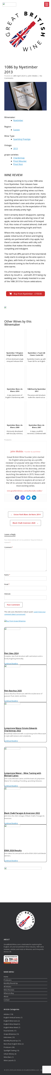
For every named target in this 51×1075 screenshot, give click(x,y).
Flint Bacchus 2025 (13, 690)
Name (7, 575)
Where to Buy (9, 993)
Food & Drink (8, 1031)
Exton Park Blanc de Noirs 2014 (25, 514)
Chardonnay (19, 158)
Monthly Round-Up (11, 983)
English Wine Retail (11, 1024)
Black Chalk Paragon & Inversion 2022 (22, 813)
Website (7, 594)
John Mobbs (33, 76)
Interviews (8, 1037)
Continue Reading (11, 663)
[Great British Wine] (25, 31)
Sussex (16, 129)
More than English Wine (12, 1044)
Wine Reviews (9, 990)
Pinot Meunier (20, 161)
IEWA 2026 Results (13, 850)
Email (7, 584)
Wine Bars (7, 1057)
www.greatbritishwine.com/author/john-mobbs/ (24, 491)
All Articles (7, 986)
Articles (6, 1014)
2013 (15, 148)
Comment (8, 547)
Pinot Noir (18, 164)
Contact (6, 1000)
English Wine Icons (11, 1021)
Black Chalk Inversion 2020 (25, 523)
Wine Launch (8, 1060)
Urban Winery (9, 1054)
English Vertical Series (12, 1017)
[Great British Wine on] (23, 58)
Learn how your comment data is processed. (25, 613)
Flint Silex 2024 (11, 653)
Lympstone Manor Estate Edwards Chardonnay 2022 (20, 729)
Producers (8, 980)
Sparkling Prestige (21, 139)
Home (6, 977)
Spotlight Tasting (10, 1050)
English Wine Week (11, 1027)
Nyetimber (18, 120)
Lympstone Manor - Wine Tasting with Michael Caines (22, 774)
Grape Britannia (10, 1034)
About (6, 996)
